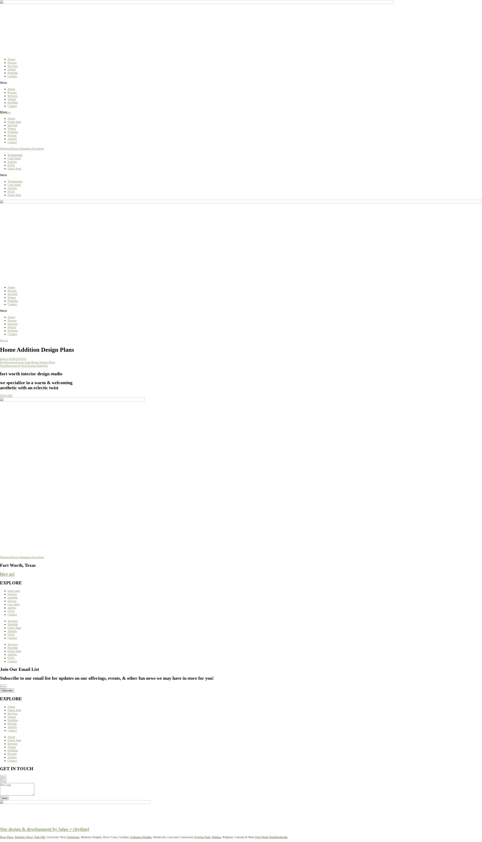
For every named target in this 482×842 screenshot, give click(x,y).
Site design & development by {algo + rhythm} (44, 829)
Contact (12, 76)
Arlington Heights (141, 837)
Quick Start (14, 121)
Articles (12, 138)
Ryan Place (6, 837)
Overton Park (202, 837)
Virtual (12, 69)
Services (13, 66)
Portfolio (13, 72)
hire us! (7, 574)
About (11, 59)
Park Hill (39, 837)
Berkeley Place (24, 837)
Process (12, 62)
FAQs (11, 165)
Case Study (14, 158)
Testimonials (15, 155)
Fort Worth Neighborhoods (271, 837)
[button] (241, 82)
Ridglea (216, 837)
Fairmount (73, 837)
